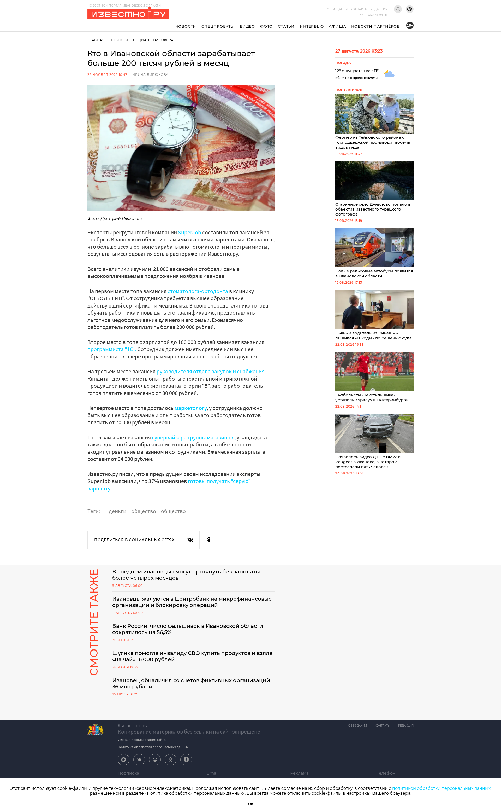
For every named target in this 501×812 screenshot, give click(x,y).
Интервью (312, 26)
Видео (247, 26)
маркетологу (191, 407)
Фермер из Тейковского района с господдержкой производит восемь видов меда (372, 142)
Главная (96, 40)
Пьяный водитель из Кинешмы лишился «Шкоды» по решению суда (373, 335)
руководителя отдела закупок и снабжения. (211, 371)
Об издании (337, 9)
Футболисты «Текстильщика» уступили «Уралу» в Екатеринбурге (371, 397)
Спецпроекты (218, 26)
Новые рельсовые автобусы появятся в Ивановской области (374, 274)
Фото (266, 26)
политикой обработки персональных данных (441, 788)
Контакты (359, 9)
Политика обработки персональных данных (153, 747)
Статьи (286, 26)
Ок (250, 804)
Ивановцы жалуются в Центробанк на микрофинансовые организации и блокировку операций (192, 602)
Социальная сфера (153, 40)
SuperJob (189, 232)
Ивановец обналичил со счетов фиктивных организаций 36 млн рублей (191, 683)
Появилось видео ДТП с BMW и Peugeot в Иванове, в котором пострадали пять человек (368, 461)
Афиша (337, 26)
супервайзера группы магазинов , (194, 437)
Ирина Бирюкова (150, 75)
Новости (185, 26)
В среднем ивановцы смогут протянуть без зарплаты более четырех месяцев (186, 575)
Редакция (379, 9)
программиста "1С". (111, 349)
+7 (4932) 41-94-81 (373, 14)
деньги (117, 511)
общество (143, 511)
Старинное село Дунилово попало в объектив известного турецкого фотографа (372, 209)
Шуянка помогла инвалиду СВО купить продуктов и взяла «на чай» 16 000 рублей (192, 656)
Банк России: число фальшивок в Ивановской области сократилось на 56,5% (187, 629)
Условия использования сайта (142, 739)
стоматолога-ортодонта (198, 291)
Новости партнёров (375, 26)
